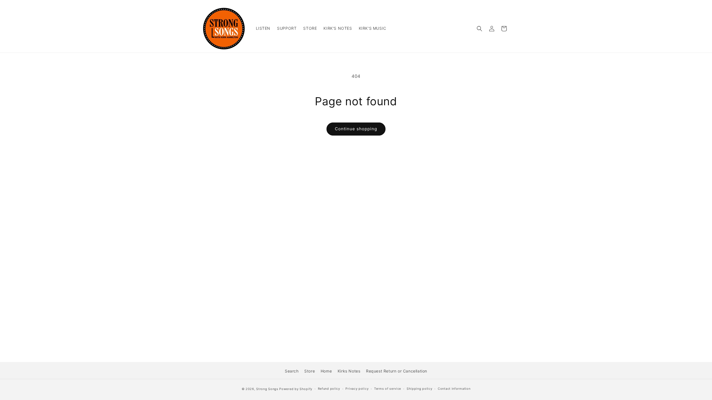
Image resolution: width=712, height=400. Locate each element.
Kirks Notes (349, 371)
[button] (479, 28)
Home (326, 371)
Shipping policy (419, 389)
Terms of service (387, 389)
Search (292, 371)
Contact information (454, 389)
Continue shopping (356, 128)
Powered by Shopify (295, 389)
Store (309, 371)
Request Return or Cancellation (396, 371)
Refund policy (329, 389)
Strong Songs (267, 389)
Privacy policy (357, 389)
